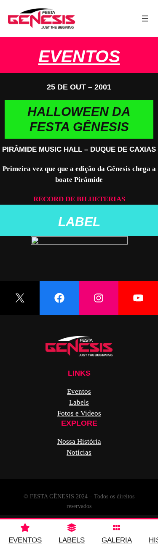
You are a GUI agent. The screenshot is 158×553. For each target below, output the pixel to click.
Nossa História (79, 441)
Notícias (79, 452)
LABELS (72, 540)
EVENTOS (25, 540)
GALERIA (117, 540)
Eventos (79, 56)
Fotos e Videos (79, 413)
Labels (79, 402)
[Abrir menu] (145, 18)
